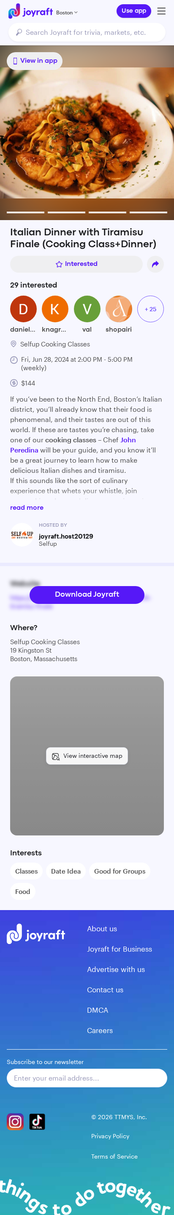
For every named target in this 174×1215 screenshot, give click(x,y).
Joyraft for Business (119, 948)
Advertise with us (116, 969)
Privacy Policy (110, 1136)
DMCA (97, 1010)
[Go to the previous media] (35, 132)
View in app (38, 61)
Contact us (105, 989)
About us (102, 928)
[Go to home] (30, 11)
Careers (100, 1030)
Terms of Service (114, 1156)
